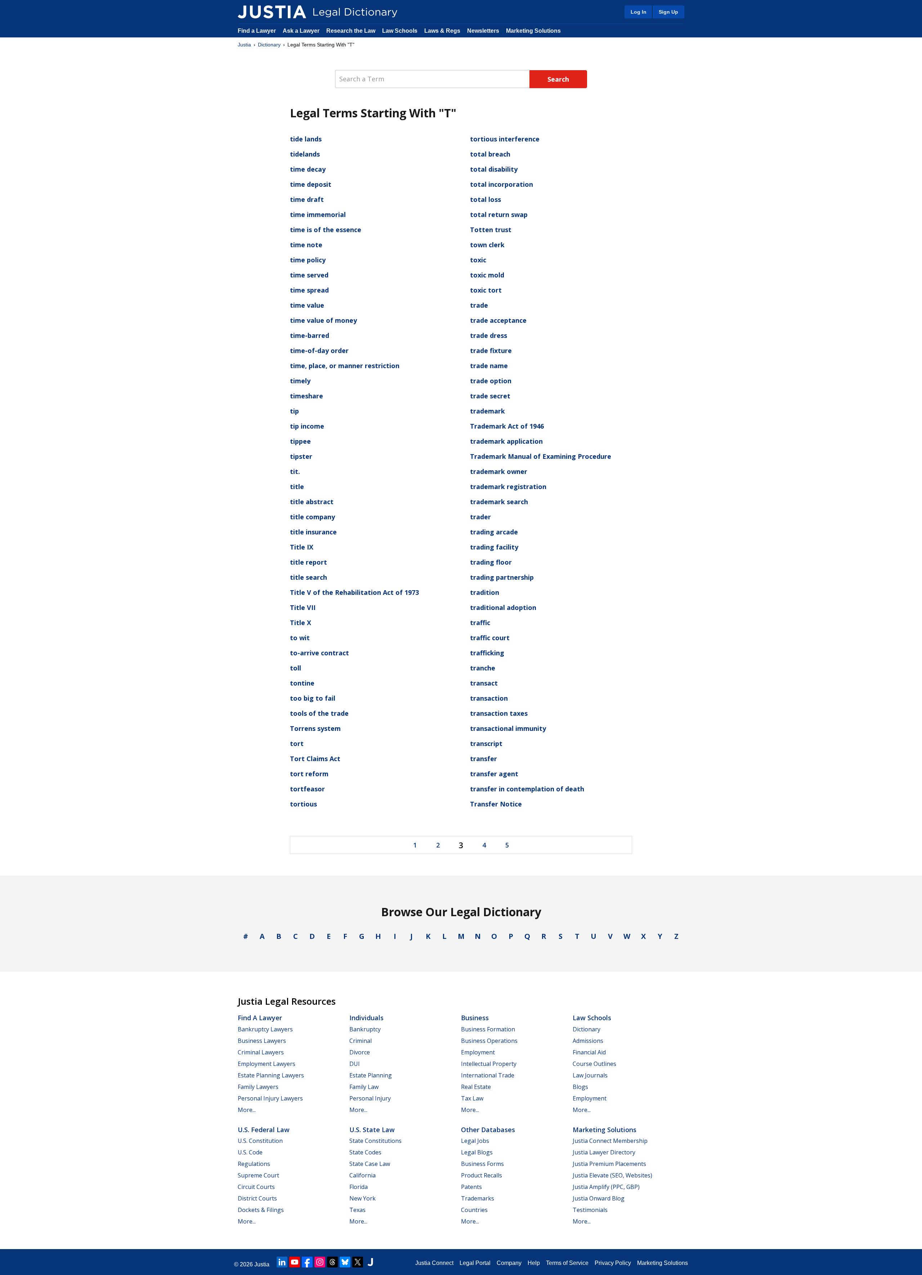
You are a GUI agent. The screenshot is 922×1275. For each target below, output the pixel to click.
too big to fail (312, 698)
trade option (490, 380)
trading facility (494, 547)
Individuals (366, 1017)
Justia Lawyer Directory (604, 1152)
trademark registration (508, 486)
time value (307, 305)
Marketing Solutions (533, 31)
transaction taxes (499, 713)
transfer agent (494, 773)
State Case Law (369, 1164)
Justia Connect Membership (610, 1141)
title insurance (313, 532)
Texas (357, 1210)
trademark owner (498, 471)
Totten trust (490, 229)
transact (484, 683)
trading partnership (502, 577)
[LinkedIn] (282, 1262)
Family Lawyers (258, 1087)
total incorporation (501, 184)
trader (480, 516)
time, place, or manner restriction (344, 365)
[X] (357, 1262)
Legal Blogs (477, 1152)
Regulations (254, 1164)
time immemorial (318, 214)
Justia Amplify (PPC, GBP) (606, 1187)
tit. (295, 471)
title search (308, 577)
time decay (308, 169)
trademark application (506, 441)
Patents (471, 1187)
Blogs (580, 1087)
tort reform (309, 773)
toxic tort (486, 290)
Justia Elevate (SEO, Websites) (612, 1175)
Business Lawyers (262, 1041)
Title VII (302, 607)
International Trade (487, 1075)
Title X (300, 622)
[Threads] (332, 1262)
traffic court (490, 637)
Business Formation (488, 1029)
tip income (307, 426)
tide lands (306, 139)
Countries (474, 1210)
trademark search (499, 501)
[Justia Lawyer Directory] (370, 1262)
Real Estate (476, 1087)
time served (309, 275)
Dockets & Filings (261, 1210)
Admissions (588, 1041)
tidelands (305, 154)
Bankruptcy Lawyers (265, 1029)
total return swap (499, 214)
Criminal (360, 1041)
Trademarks (477, 1198)
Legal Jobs (475, 1141)
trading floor (491, 562)
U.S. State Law (372, 1129)
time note (306, 244)
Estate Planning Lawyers (271, 1075)
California (362, 1175)
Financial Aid (589, 1052)
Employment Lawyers (266, 1064)
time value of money (323, 320)
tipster (301, 456)
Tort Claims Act (315, 758)
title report (308, 562)
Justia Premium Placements (609, 1164)
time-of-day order (319, 350)
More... (247, 1110)
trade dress (488, 335)
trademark (487, 411)
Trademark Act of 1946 (507, 426)
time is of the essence (325, 229)
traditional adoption (503, 607)
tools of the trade (319, 713)
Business (475, 1017)
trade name (489, 365)
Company (509, 1263)
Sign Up (668, 12)
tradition (484, 592)
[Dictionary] (272, 11)
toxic (478, 260)
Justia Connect (434, 1263)
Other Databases (488, 1129)
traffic (480, 622)
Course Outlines (594, 1064)
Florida (358, 1187)
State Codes (365, 1152)
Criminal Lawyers (261, 1052)
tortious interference (505, 139)
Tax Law (472, 1098)
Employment (478, 1052)
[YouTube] (294, 1262)
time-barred (309, 335)
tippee (300, 441)
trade (479, 305)
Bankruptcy (365, 1029)
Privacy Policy (613, 1263)
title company (312, 516)
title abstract (312, 501)
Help (534, 1263)
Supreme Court (258, 1175)
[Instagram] (319, 1262)
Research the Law (350, 31)
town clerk (487, 244)
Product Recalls (481, 1175)
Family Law (364, 1087)
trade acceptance (498, 320)
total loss (485, 199)
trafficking (487, 652)
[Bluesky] (345, 1262)
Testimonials (590, 1210)
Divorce (359, 1052)
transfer (483, 758)
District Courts (257, 1198)
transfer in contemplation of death (527, 789)
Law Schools (399, 31)
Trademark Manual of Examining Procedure (540, 456)
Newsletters (483, 31)
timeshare (306, 396)
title (297, 486)
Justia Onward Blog (599, 1198)
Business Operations (489, 1041)
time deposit (310, 184)
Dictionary (269, 45)
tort (297, 743)
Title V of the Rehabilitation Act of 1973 (354, 592)
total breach (490, 154)
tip (294, 411)
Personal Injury (370, 1098)
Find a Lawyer (257, 31)
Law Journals (590, 1075)
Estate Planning (370, 1075)
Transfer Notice (496, 804)
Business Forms (482, 1164)
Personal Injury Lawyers (270, 1098)
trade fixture (491, 350)
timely (300, 380)
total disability (494, 169)
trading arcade (494, 532)
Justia (244, 45)
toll (295, 668)
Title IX (301, 547)
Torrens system (315, 728)
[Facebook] (307, 1262)
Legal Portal (475, 1263)
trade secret (490, 396)
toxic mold (487, 275)
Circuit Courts (256, 1187)
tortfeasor (307, 789)
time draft (307, 199)
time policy (308, 260)
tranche (482, 668)
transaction (489, 698)
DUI (354, 1064)
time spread (309, 290)
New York (362, 1198)
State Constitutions (375, 1141)
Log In (638, 12)
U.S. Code (250, 1152)
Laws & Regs (442, 31)
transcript (486, 743)
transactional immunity (508, 728)
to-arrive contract (319, 652)
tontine (302, 683)
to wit (300, 637)
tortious (303, 804)
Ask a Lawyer (302, 31)
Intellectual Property (488, 1064)
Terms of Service (567, 1263)
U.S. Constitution (260, 1141)
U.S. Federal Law (264, 1129)
